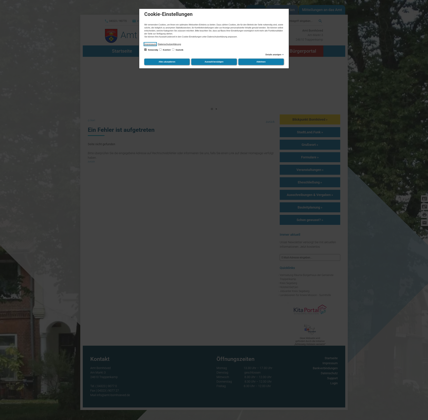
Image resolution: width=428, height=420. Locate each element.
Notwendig (152, 50)
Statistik (179, 50)
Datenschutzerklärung (169, 44)
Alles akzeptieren (167, 62)
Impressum (150, 44)
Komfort (166, 50)
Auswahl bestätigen (214, 62)
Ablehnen (260, 62)
